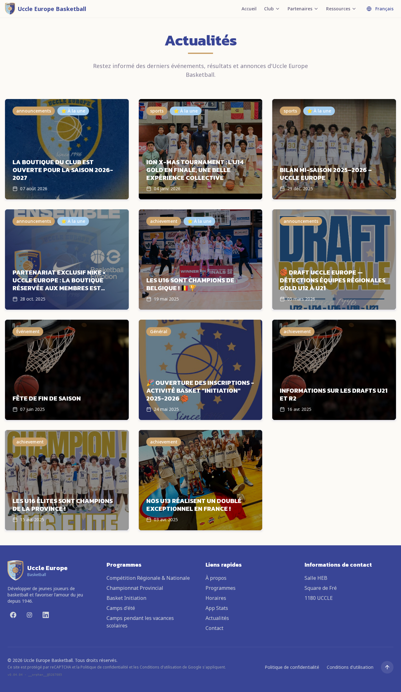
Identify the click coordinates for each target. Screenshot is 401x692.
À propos (216, 577)
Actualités (217, 618)
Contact (214, 628)
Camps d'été (121, 608)
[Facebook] (13, 615)
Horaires (216, 598)
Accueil (249, 9)
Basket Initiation (126, 598)
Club (269, 9)
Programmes (221, 588)
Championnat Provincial (135, 588)
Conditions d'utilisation (350, 667)
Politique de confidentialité (292, 667)
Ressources (338, 9)
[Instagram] (29, 615)
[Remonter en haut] (387, 667)
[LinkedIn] (45, 615)
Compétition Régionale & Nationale (148, 577)
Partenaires (300, 9)
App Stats (217, 608)
